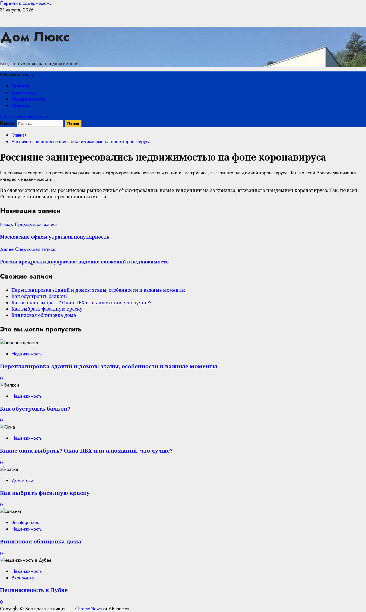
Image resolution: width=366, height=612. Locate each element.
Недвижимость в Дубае (34, 589)
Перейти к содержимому (25, 3)
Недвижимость (28, 99)
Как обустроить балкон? (39, 296)
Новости (20, 105)
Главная (20, 86)
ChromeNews (88, 608)
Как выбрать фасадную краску (46, 309)
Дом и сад (23, 92)
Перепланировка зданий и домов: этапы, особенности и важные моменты (98, 290)
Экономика (22, 578)
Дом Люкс (35, 37)
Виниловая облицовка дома (43, 315)
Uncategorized (25, 522)
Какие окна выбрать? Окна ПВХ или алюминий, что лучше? (81, 302)
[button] (16, 74)
